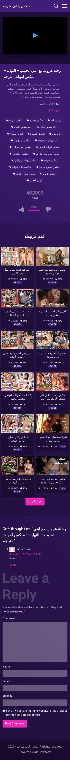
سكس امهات (15, 120)
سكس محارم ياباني (25, 173)
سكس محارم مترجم (49, 167)
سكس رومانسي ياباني (25, 160)
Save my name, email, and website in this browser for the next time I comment (36, 712)
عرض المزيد (35, 501)
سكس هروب (48, 173)
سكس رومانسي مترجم (47, 153)
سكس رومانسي (20, 153)
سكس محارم (36, 120)
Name (7, 666)
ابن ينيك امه (56, 120)
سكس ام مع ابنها (21, 140)
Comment (9, 618)
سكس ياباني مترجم (16, 6)
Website (7, 696)
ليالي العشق (35, 180)
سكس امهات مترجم (47, 140)
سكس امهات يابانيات (48, 147)
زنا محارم (57, 133)
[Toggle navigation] (64, 6)
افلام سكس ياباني (48, 127)
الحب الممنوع (16, 133)
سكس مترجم (50, 160)
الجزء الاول (54, 110)
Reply (12, 565)
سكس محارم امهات (22, 167)
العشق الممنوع (37, 133)
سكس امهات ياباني (21, 147)
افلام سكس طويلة (23, 127)
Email (7, 681)
